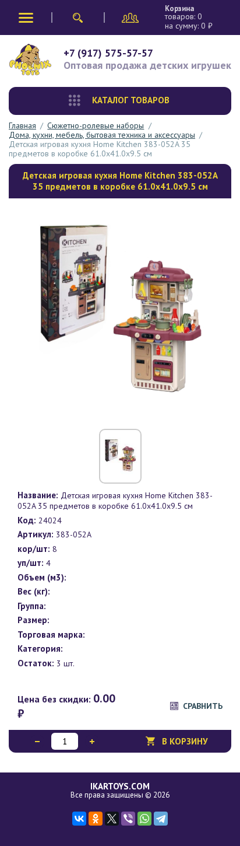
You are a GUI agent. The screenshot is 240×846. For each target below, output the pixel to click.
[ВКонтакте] (79, 819)
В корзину (185, 741)
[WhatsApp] (144, 819)
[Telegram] (161, 819)
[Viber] (128, 819)
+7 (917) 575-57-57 (108, 53)
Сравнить (203, 706)
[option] (120, 312)
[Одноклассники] (96, 819)
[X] (112, 819)
